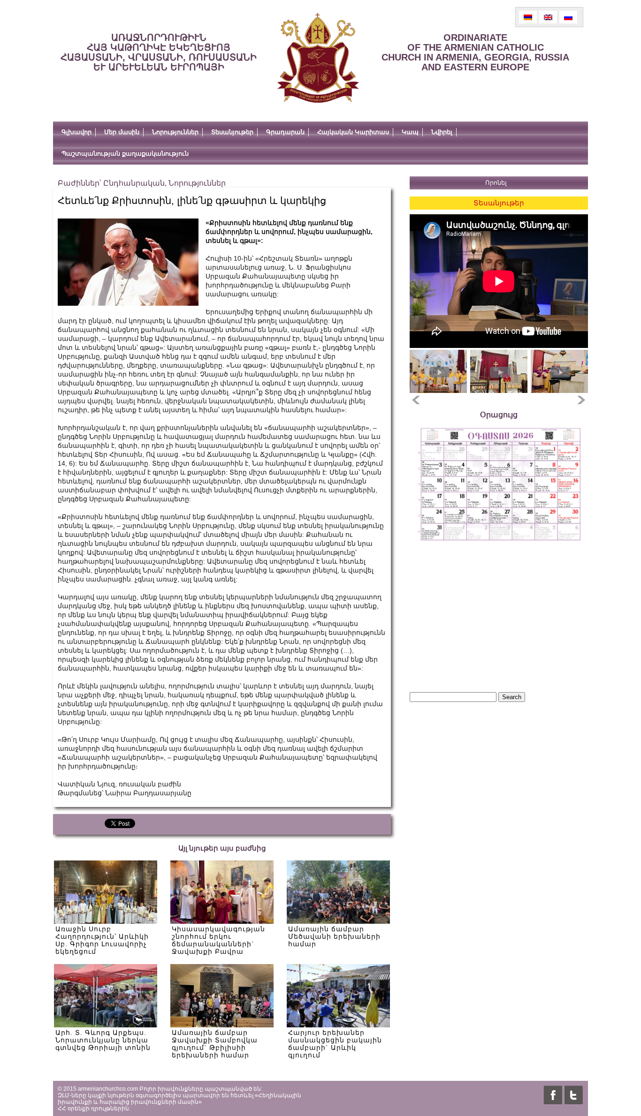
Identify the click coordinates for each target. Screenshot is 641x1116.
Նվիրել (441, 132)
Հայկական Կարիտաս (353, 132)
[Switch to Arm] (528, 17)
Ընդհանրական (134, 183)
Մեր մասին (121, 132)
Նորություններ (175, 132)
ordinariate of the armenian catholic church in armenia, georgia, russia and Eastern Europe (475, 52)
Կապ (410, 132)
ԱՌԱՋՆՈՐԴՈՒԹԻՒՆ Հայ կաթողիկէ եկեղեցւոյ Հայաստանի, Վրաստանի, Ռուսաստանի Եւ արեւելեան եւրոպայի (159, 52)
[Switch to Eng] (548, 17)
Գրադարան (285, 132)
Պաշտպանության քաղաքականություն (125, 153)
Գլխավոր (76, 132)
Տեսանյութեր (232, 132)
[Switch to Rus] (568, 17)
